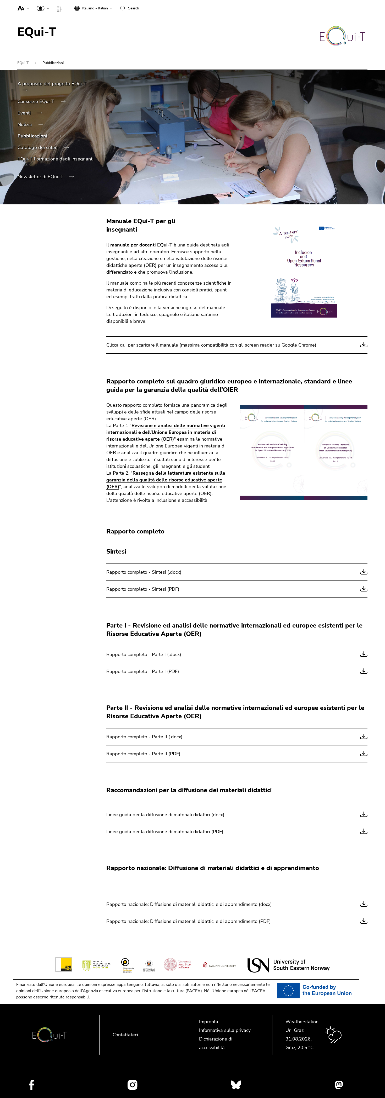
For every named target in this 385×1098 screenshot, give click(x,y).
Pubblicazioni (33, 136)
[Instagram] (132, 1085)
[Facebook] (31, 1085)
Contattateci (125, 1035)
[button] (22, 8)
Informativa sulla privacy (225, 1030)
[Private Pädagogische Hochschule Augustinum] (96, 965)
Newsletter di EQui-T (41, 177)
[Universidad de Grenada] (149, 965)
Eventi (25, 113)
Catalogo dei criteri (38, 147)
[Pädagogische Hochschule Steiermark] (127, 965)
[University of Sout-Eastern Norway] (289, 965)
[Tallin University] (220, 965)
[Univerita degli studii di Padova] (178, 965)
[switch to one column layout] (60, 8)
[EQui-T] (342, 37)
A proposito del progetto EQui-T (52, 84)
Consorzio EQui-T (37, 101)
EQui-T (23, 62)
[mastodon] (339, 1085)
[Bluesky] (236, 1085)
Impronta (208, 1022)
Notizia (25, 124)
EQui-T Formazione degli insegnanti (56, 159)
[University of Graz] (63, 965)
